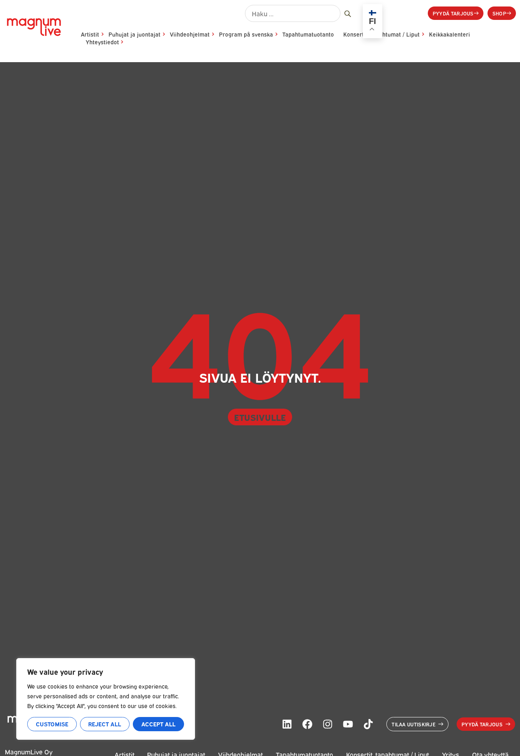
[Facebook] (307, 724)
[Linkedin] (287, 724)
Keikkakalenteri (449, 34)
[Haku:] (292, 13)
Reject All (104, 724)
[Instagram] (327, 724)
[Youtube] (348, 724)
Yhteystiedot (102, 41)
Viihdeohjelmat (190, 34)
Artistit (90, 34)
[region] (105, 699)
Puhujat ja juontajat (134, 34)
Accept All (158, 724)
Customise (52, 724)
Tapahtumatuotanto (308, 34)
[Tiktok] (368, 724)
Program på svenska (246, 34)
